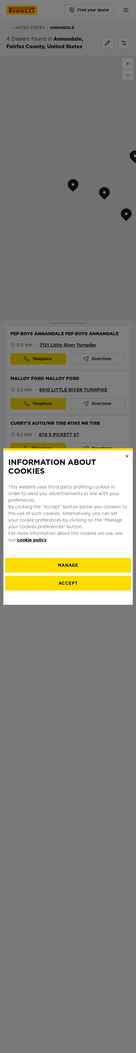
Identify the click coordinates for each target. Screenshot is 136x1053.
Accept (68, 583)
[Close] (127, 456)
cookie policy (31, 539)
